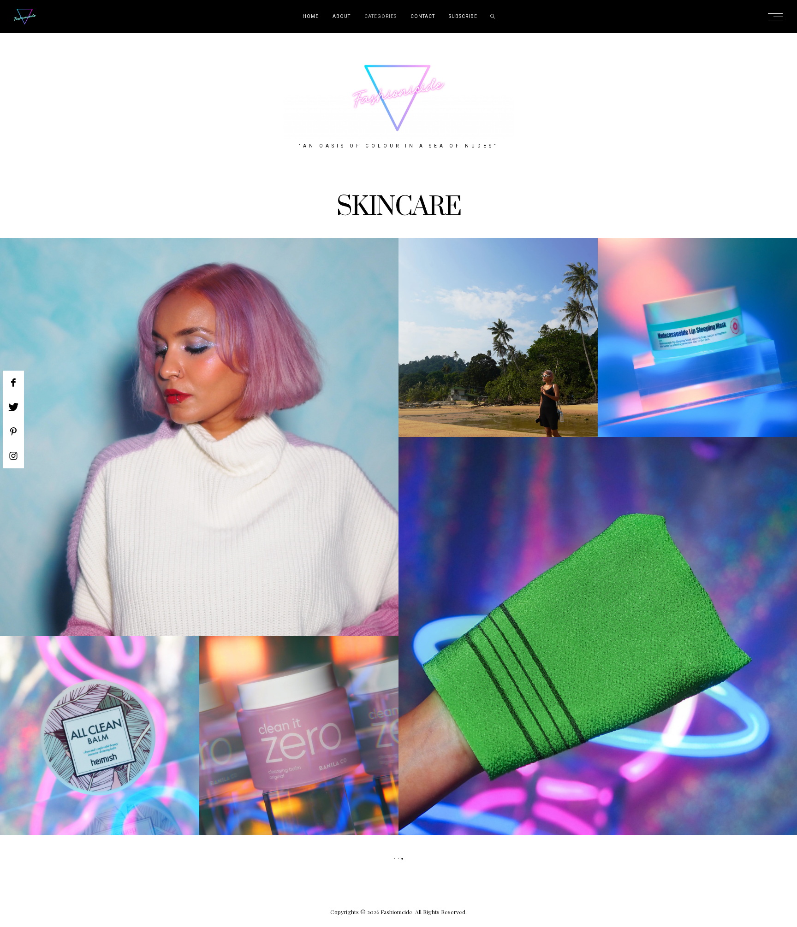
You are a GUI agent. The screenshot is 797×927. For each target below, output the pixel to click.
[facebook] (13, 383)
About (342, 16)
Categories (380, 16)
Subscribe (463, 16)
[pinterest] (13, 431)
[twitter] (13, 407)
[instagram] (13, 456)
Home (311, 16)
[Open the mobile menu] (778, 16)
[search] (492, 16)
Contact (422, 16)
